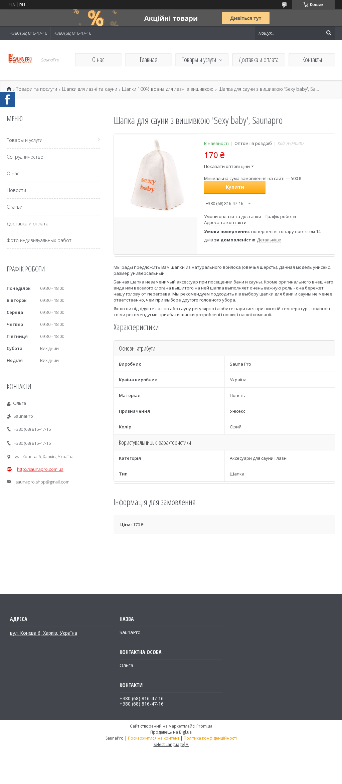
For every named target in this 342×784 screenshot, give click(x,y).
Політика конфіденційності (210, 738)
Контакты (312, 59)
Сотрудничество (25, 157)
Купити (235, 187)
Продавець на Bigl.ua (171, 732)
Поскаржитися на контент (153, 738)
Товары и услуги (199, 59)
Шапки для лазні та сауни (89, 89)
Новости (16, 190)
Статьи (14, 207)
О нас (98, 59)
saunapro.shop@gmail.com (42, 481)
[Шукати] (328, 33)
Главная (148, 59)
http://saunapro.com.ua (40, 469)
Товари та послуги (36, 89)
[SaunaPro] (20, 59)
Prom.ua (204, 726)
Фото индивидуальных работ (39, 240)
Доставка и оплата (259, 59)
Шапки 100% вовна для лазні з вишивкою (167, 89)
